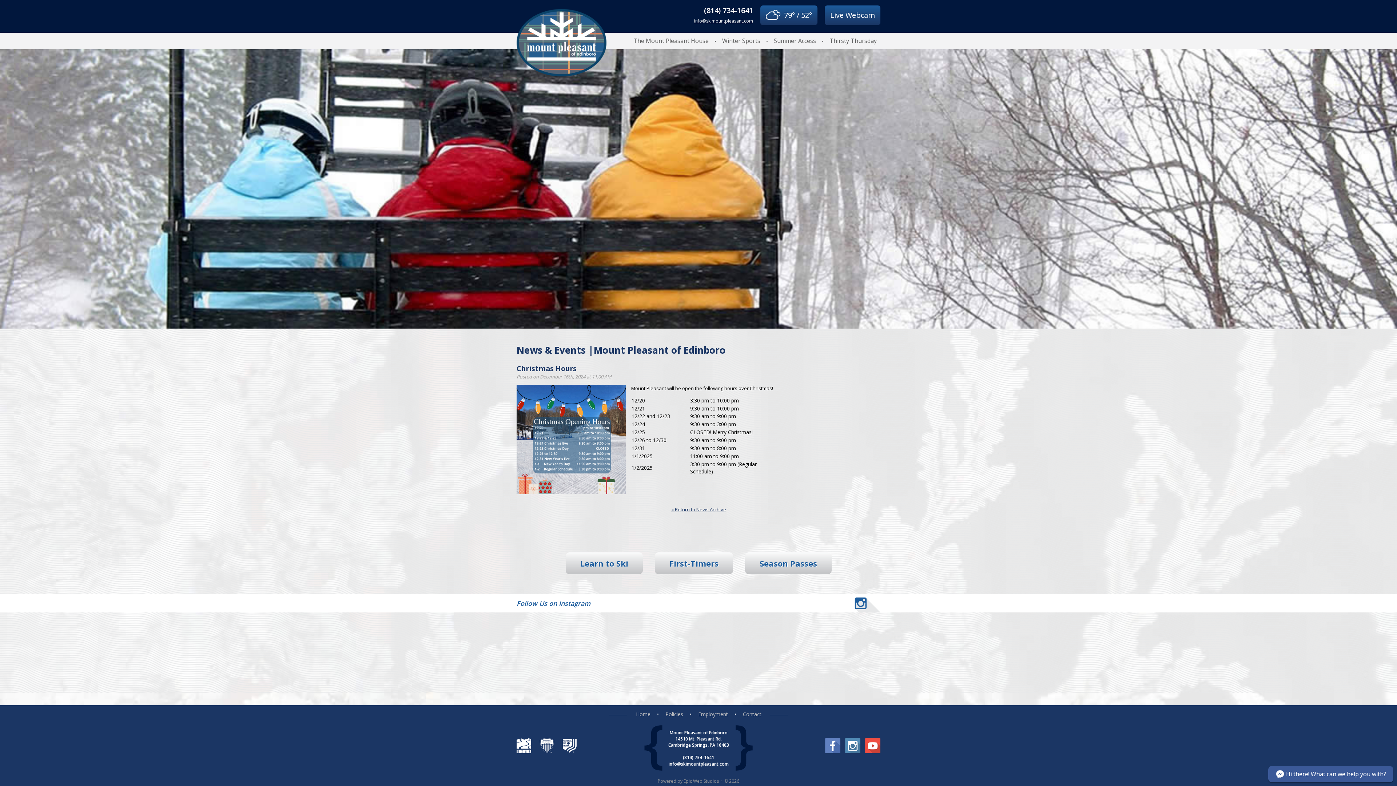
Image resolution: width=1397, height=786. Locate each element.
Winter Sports (741, 41)
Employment (713, 714)
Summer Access (795, 41)
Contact (752, 714)
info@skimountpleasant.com (723, 21)
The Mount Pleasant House (671, 41)
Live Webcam (852, 15)
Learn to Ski (604, 563)
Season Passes (788, 563)
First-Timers (694, 563)
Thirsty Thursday (853, 41)
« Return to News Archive (698, 509)
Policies (674, 714)
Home (643, 714)
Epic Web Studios (701, 781)
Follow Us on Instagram (553, 603)
